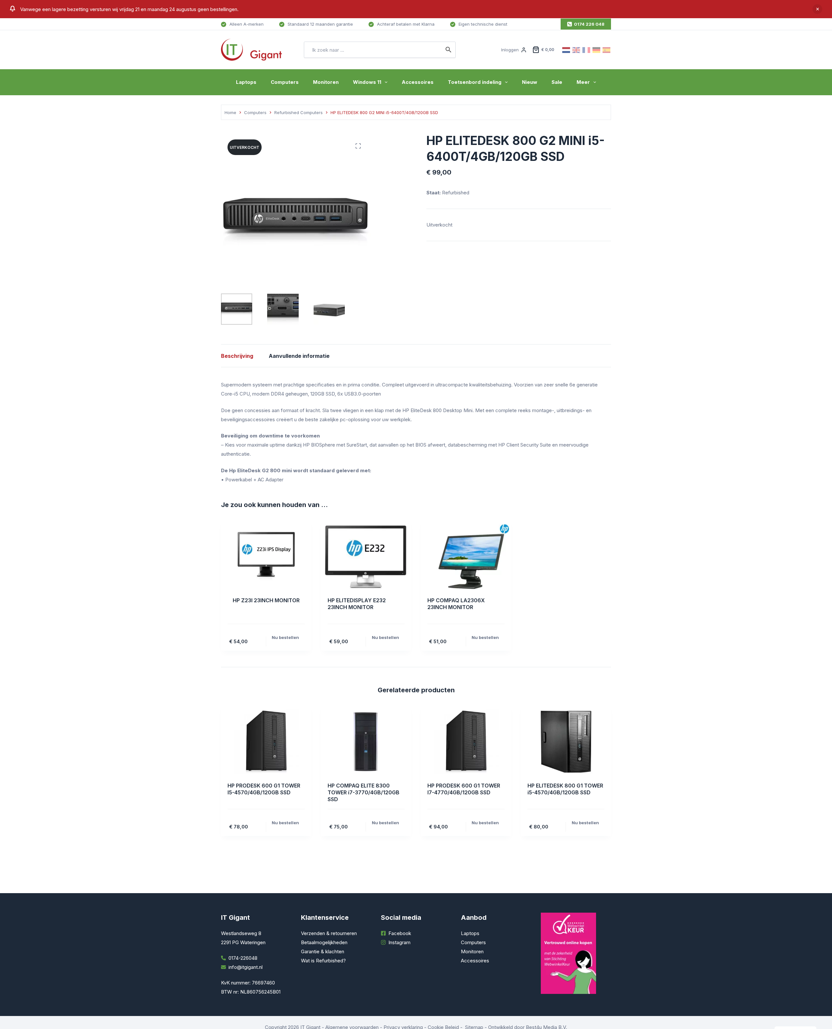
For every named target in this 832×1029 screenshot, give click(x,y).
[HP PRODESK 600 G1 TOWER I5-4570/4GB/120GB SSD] (266, 741)
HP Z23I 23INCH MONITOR (266, 600)
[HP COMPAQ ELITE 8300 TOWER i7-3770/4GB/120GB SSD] (366, 741)
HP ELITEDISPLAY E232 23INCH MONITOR (357, 603)
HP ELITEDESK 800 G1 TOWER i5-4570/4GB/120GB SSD (565, 789)
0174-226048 (242, 958)
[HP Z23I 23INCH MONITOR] (266, 556)
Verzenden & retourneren (329, 933)
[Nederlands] (566, 49)
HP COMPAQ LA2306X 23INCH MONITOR (456, 603)
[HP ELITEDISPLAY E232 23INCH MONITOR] (366, 556)
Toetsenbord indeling (474, 82)
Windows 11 (367, 82)
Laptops (246, 82)
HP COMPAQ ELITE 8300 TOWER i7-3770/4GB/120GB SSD (363, 792)
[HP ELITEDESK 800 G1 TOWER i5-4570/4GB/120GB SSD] (566, 741)
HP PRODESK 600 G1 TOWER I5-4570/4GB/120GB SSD (264, 789)
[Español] (607, 49)
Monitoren (326, 82)
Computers (285, 82)
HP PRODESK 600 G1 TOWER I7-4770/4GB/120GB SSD (463, 789)
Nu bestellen (285, 637)
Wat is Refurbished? (323, 960)
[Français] (586, 49)
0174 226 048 (589, 24)
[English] (576, 49)
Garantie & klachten (322, 951)
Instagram (399, 942)
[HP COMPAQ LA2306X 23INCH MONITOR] (466, 556)
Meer (583, 82)
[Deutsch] (596, 49)
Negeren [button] (817, 9)
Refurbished (456, 192)
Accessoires (418, 82)
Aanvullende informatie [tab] (299, 356)
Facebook (399, 933)
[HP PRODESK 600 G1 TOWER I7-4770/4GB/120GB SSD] (466, 741)
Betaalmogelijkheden (324, 942)
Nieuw (529, 82)
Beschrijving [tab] (237, 356)
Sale (557, 82)
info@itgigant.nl (245, 967)
